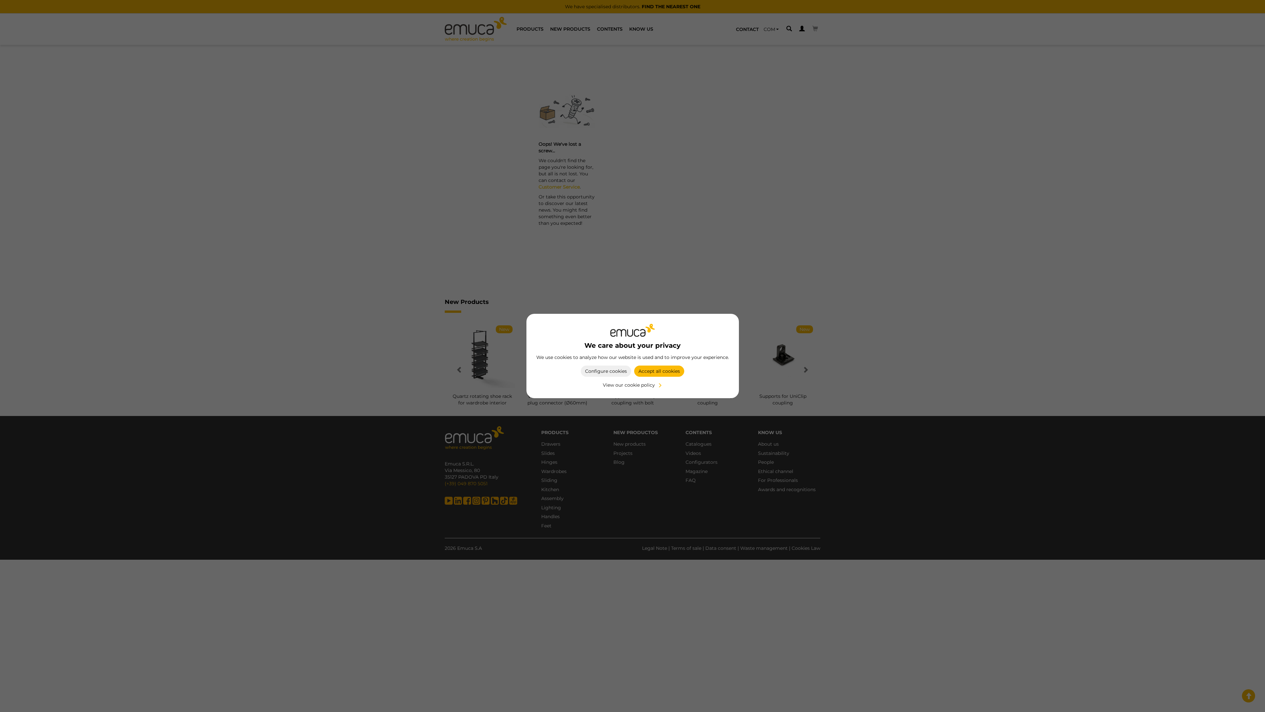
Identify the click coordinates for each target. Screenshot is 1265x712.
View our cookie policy (629, 385)
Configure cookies (606, 371)
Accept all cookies (659, 371)
